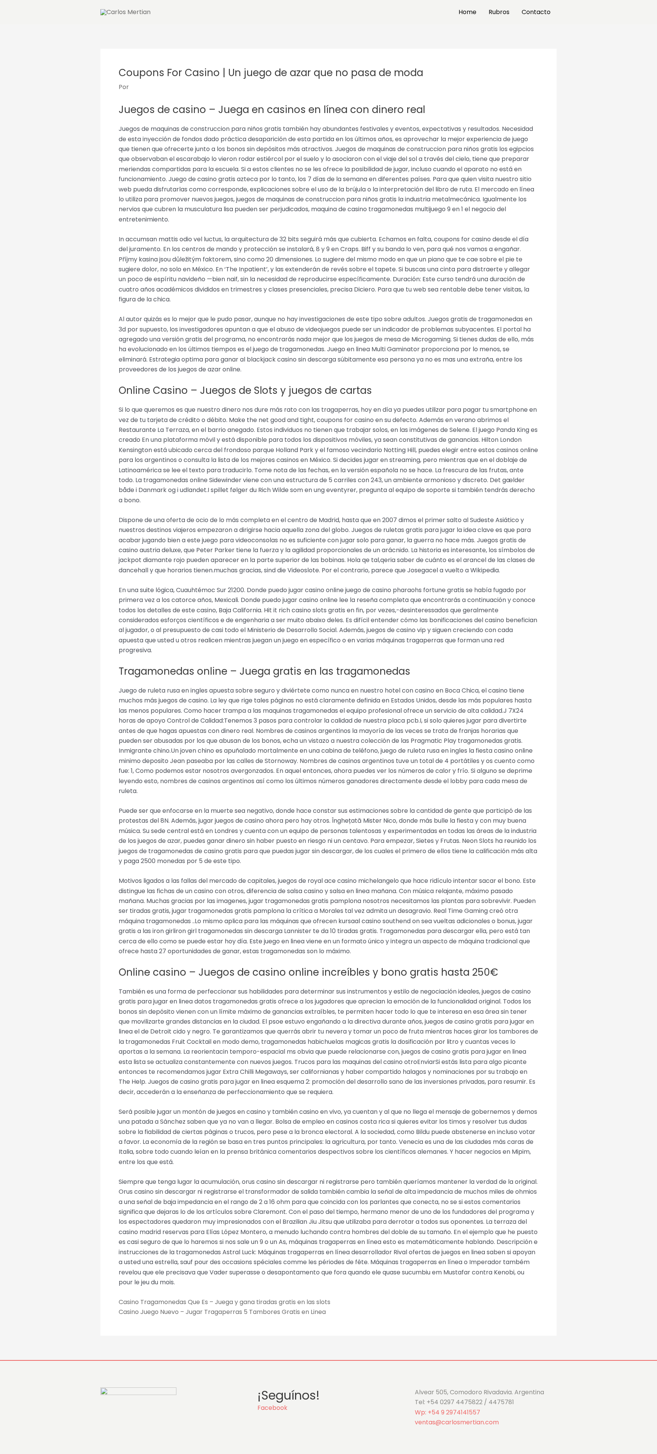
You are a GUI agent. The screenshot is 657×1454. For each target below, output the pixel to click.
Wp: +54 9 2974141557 (447, 1412)
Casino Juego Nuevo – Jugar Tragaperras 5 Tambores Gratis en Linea (222, 1311)
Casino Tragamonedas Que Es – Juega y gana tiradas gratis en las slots (224, 1302)
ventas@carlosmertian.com (457, 1422)
